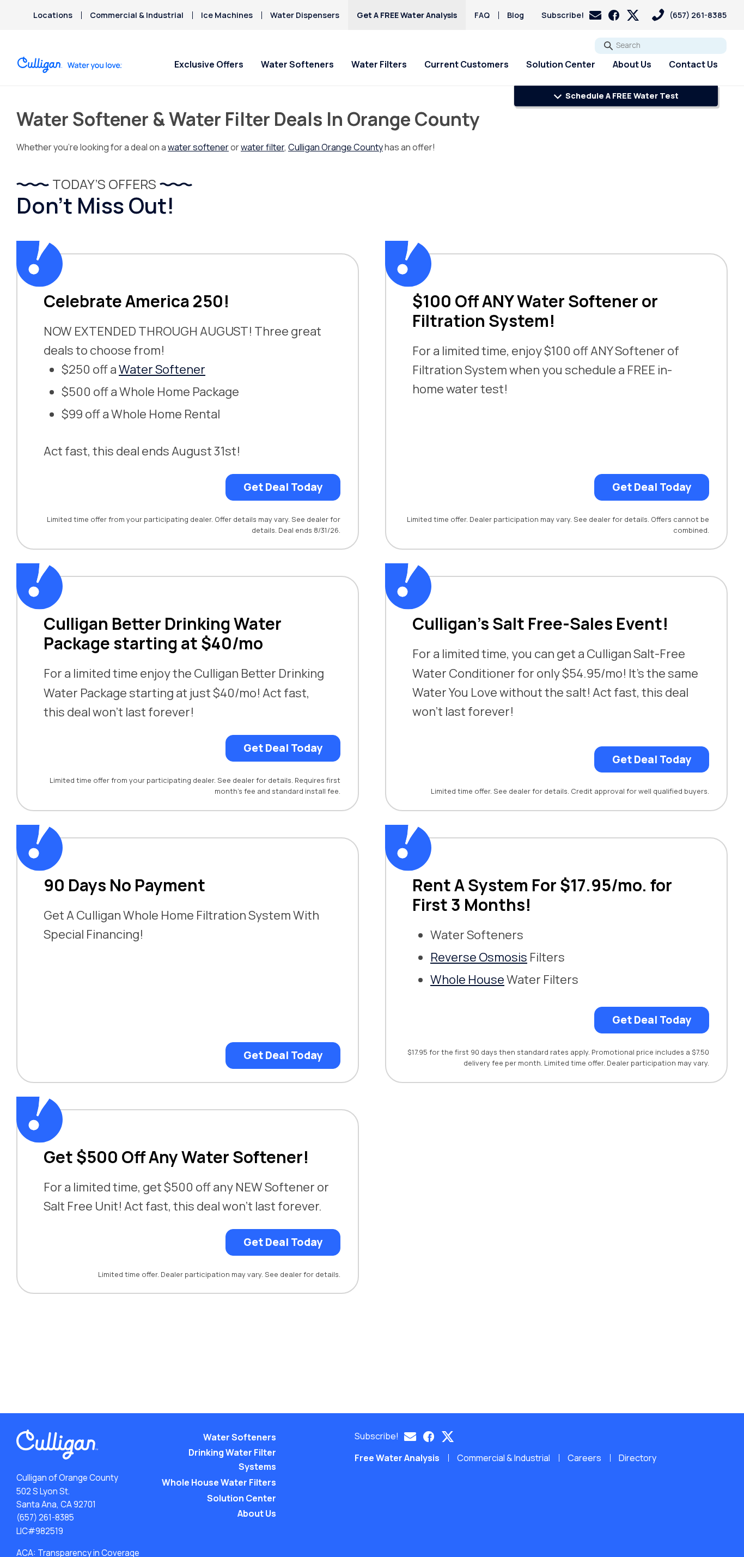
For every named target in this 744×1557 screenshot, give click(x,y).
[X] (633, 15)
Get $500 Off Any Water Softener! (176, 1157)
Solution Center (560, 64)
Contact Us (693, 64)
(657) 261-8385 (45, 1517)
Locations (52, 15)
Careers (584, 1458)
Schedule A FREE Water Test (621, 95)
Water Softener (162, 369)
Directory (637, 1458)
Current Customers (466, 64)
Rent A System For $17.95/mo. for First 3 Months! (542, 895)
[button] (571, 15)
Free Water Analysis (397, 1458)
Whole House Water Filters (219, 1482)
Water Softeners (297, 64)
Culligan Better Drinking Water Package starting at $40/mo (163, 633)
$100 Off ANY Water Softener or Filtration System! (535, 311)
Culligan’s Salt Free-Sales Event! (540, 624)
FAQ (482, 15)
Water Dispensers (304, 15)
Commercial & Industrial (137, 15)
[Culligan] (70, 65)
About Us (632, 64)
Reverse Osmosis (478, 957)
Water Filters (379, 64)
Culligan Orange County (335, 147)
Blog (515, 15)
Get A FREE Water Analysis (407, 15)
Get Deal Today (282, 487)
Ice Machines (227, 15)
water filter (262, 147)
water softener (198, 147)
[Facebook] (613, 15)
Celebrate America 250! (136, 301)
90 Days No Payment (124, 885)
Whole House (467, 979)
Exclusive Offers (208, 64)
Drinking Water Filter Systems (232, 1459)
